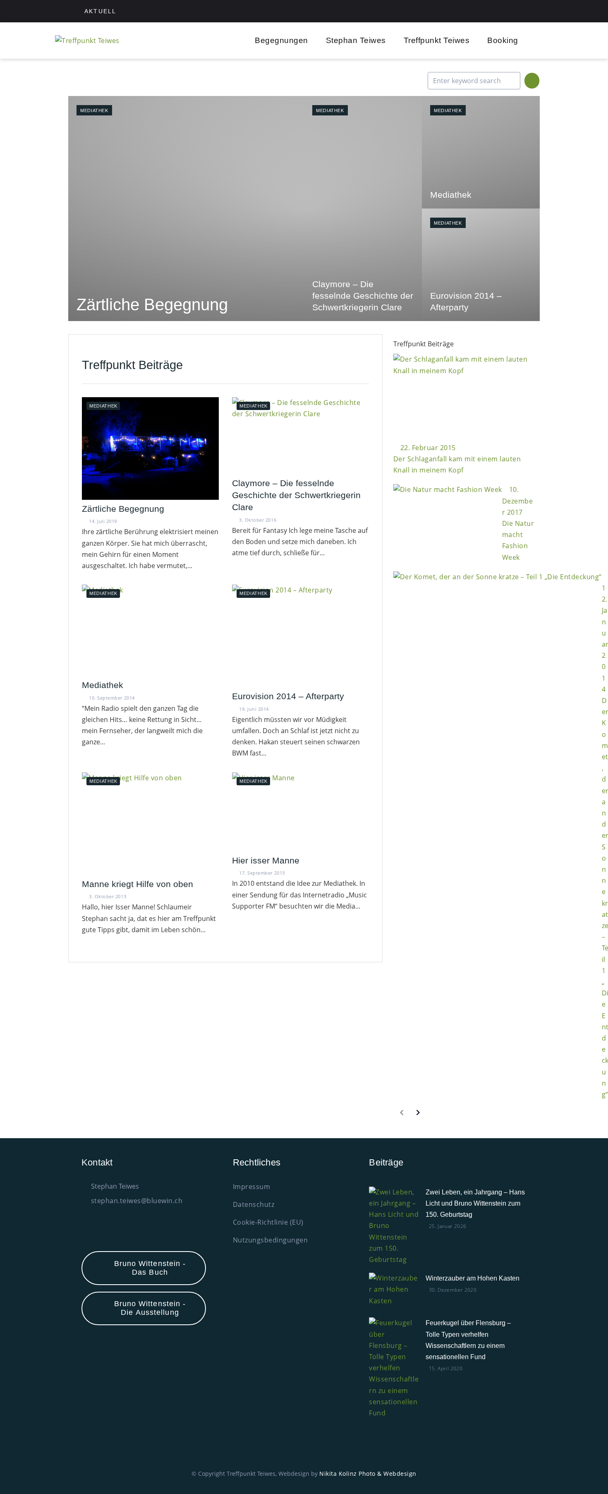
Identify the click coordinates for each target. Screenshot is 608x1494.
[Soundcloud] (534, 11)
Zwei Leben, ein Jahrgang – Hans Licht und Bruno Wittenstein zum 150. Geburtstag (475, 1203)
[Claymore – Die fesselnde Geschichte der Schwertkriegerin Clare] (363, 208)
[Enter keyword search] (474, 80)
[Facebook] (97, 1229)
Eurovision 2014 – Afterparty (288, 696)
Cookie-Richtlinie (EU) (268, 1222)
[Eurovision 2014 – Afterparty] (481, 265)
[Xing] (515, 11)
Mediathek (94, 110)
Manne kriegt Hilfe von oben (137, 884)
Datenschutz (254, 1204)
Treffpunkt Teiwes (437, 40)
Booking (502, 40)
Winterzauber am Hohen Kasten (472, 1278)
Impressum (251, 1186)
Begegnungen (281, 40)
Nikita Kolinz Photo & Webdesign (368, 1473)
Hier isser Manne (265, 860)
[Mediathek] (481, 152)
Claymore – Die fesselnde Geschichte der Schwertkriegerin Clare (296, 495)
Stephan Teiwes (356, 40)
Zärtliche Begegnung (123, 508)
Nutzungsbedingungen (270, 1240)
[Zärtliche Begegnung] (186, 208)
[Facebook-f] (497, 11)
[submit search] (531, 81)
